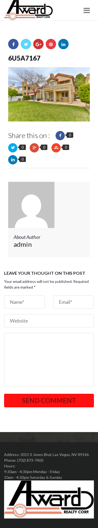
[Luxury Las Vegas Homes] (28, 10)
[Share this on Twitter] (12, 147)
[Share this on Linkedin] (12, 159)
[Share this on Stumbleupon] (56, 147)
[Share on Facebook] (13, 44)
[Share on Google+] (38, 44)
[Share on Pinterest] (51, 44)
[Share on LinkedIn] (63, 44)
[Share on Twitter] (26, 44)
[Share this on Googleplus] (34, 147)
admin (23, 244)
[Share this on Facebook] (60, 135)
